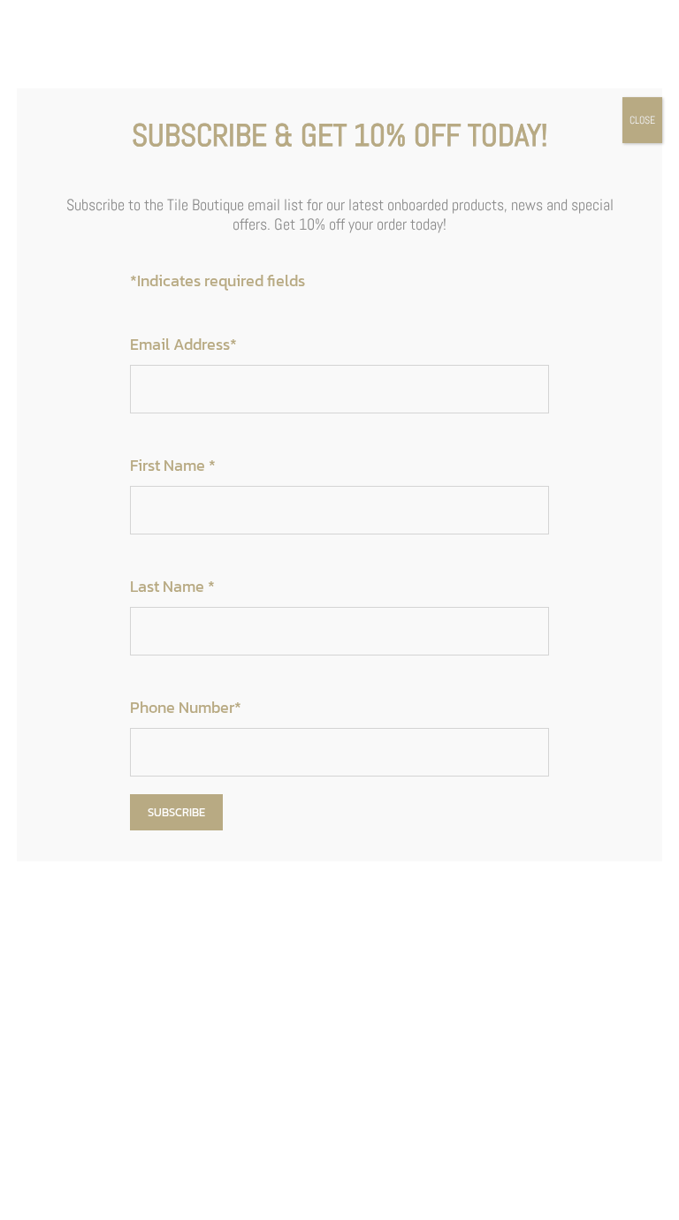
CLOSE (642, 120)
